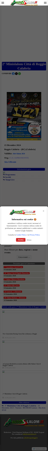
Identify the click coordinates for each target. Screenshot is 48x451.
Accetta (21, 240)
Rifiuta (29, 240)
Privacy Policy (35, 235)
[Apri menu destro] (45, 3)
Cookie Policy (21, 235)
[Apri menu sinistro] (3, 3)
